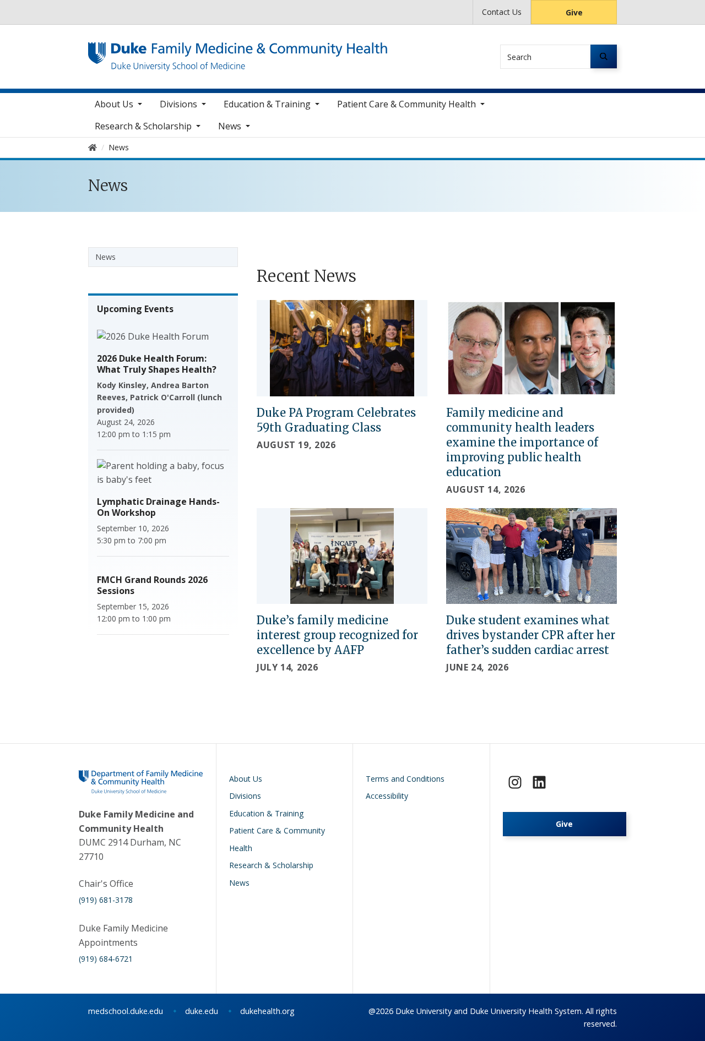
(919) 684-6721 (106, 958)
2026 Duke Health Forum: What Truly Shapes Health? (156, 363)
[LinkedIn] (539, 782)
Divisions (178, 104)
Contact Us (502, 12)
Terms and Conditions (405, 778)
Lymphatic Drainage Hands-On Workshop (158, 507)
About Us (114, 104)
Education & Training (267, 104)
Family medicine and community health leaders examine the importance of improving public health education (522, 442)
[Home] (237, 52)
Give (574, 12)
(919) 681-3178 (106, 900)
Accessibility (387, 796)
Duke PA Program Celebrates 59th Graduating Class (336, 420)
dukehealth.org (267, 1011)
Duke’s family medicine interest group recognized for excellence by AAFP (337, 635)
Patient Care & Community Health (406, 104)
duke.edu (201, 1011)
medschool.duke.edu (125, 1011)
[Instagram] (515, 782)
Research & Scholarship (143, 126)
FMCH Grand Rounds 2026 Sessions (152, 585)
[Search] (603, 56)
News (229, 126)
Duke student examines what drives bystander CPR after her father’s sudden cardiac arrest (530, 635)
